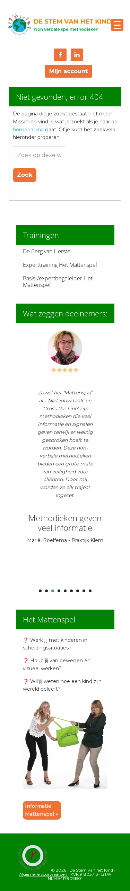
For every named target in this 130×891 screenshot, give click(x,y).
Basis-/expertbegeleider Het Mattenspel (58, 281)
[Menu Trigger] (117, 25)
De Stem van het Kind (59, 25)
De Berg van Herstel (47, 251)
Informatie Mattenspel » (41, 810)
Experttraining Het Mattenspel (60, 265)
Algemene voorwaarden (43, 874)
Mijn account (68, 71)
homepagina (28, 129)
